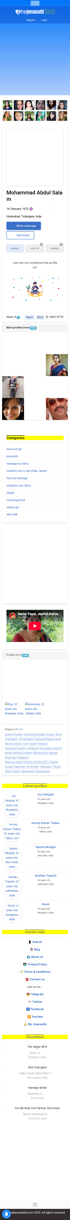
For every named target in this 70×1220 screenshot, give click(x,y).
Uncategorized (15, 500)
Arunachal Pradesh (35, 734)
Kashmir (57, 748)
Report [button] (29, 317)
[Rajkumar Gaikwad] (35, 387)
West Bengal (43, 771)
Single (10, 492)
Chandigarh (11, 738)
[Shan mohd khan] (57, 343)
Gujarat (33, 743)
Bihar (59, 734)
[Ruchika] (62, 105)
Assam (51, 734)
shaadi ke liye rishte (18, 485)
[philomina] (35, 709)
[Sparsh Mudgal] (12, 857)
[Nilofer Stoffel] (51, 116)
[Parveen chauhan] (57, 387)
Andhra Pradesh (14, 734)
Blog (37, 949)
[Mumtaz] (13, 409)
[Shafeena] (18, 116)
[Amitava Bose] (35, 343)
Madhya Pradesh (22, 752)
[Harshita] (62, 116)
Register (30, 20)
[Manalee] (29, 116)
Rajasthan (19, 766)
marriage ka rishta (17, 463)
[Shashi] (14, 691)
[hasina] (35, 409)
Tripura (57, 766)
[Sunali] (18, 105)
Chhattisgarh (26, 738)
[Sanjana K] (57, 365)
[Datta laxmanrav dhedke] (55, 671)
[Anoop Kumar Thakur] (12, 831)
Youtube (37, 1016)
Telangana (46, 766)
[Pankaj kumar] (13, 343)
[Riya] (14, 709)
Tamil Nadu (32, 766)
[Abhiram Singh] (13, 387)
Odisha (54, 761)
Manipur (53, 752)
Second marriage (17, 478)
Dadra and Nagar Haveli (47, 738)
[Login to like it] (59, 206)
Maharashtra (40, 752)
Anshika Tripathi (45, 875)
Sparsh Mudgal (45, 847)
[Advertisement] (35, 60)
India (33, 328)
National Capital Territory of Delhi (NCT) (27, 761)
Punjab (9, 766)
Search (37, 942)
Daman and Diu (13, 743)
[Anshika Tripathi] (12, 886)
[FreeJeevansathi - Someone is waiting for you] (30, 11)
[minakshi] (13, 365)
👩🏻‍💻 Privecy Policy (35, 964)
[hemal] (14, 671)
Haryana (43, 743)
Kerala (8, 752)
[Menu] (35, 3)
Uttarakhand (28, 771)
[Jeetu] (55, 712)
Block (40, 317)
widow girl (12, 507)
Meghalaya (11, 757)
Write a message (26, 225)
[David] (12, 913)
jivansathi (12, 456)
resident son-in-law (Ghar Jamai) (26, 471)
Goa (25, 743)
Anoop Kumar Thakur (45, 823)
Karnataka (45, 748)
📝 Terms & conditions (35, 971)
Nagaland (23, 757)
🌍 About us (35, 957)
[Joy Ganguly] (12, 805)
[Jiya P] (7, 105)
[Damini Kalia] (35, 691)
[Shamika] (40, 116)
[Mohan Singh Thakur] (55, 691)
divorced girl (14, 449)
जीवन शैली (11, 514)
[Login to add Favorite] (52, 206)
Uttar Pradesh (12, 771)
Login (44, 20)
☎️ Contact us (35, 979)
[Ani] (51, 105)
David (45, 904)
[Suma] (40, 105)
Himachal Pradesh (15, 748)
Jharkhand (33, 748)
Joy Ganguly (45, 794)
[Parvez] (35, 671)
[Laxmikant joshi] (35, 365)
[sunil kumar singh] (57, 409)
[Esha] (7, 116)
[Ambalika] (29, 105)
